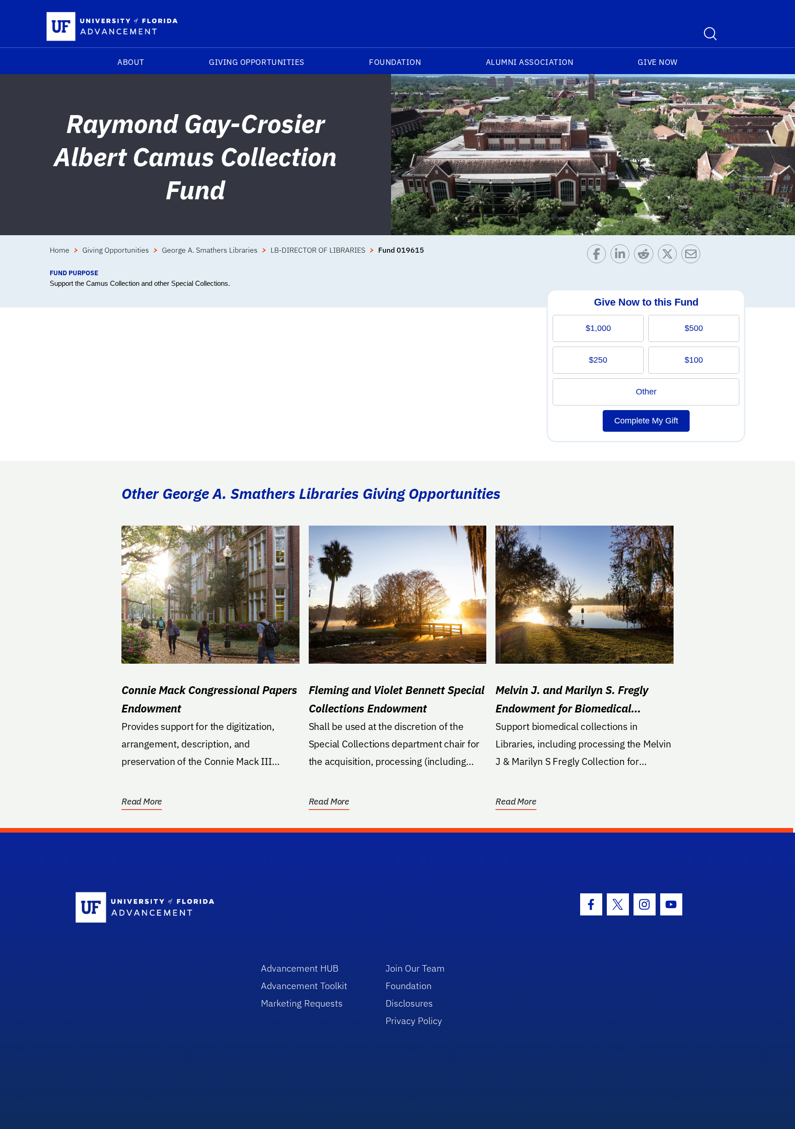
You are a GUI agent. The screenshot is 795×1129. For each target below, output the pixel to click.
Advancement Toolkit (304, 985)
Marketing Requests (302, 1003)
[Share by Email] (693, 256)
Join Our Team (415, 968)
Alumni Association (530, 62)
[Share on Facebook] (599, 256)
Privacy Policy (414, 1020)
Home (59, 250)
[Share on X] (669, 256)
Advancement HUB (300, 968)
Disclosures (409, 1003)
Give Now (657, 62)
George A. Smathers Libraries (210, 250)
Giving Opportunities (257, 62)
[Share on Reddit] (645, 256)
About (130, 62)
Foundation (395, 62)
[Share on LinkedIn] (622, 256)
